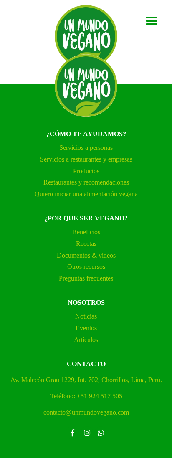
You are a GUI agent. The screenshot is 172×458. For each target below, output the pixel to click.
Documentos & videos (86, 255)
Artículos (86, 339)
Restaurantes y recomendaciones (86, 182)
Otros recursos (86, 266)
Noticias (86, 316)
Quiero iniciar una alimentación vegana (86, 193)
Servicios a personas (86, 147)
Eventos (86, 327)
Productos (86, 171)
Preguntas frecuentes (86, 278)
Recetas (86, 243)
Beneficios (86, 231)
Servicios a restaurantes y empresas (86, 159)
